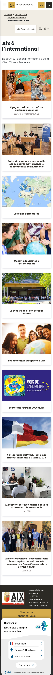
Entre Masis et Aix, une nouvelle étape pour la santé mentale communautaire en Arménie (26, 164)
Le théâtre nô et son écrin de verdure (26, 312)
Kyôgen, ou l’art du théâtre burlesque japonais (26, 109)
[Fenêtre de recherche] (49, 5)
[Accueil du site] (25, 5)
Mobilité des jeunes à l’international (26, 262)
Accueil (8, 14)
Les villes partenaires (26, 213)
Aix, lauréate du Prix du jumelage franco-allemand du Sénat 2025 (26, 456)
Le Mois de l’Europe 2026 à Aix (26, 407)
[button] (41, 5)
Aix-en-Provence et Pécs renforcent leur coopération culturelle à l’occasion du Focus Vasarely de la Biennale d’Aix (26, 563)
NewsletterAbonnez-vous (27, 614)
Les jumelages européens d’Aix (26, 360)
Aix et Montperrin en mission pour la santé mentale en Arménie (26, 506)
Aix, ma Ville (21, 14)
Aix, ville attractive (16, 17)
